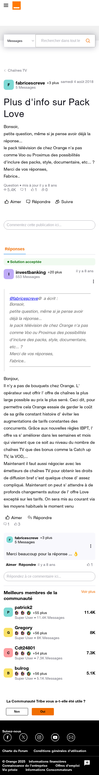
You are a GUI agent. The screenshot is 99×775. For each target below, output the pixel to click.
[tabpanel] (49, 420)
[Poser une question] (87, 763)
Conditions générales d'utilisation (60, 751)
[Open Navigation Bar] (7, 5)
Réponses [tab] (15, 249)
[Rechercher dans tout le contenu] (88, 40)
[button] (11, 565)
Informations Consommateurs (49, 770)
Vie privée (9, 770)
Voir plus (88, 592)
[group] (10, 189)
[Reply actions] (91, 546)
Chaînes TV (17, 70)
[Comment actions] (93, 281)
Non (17, 711)
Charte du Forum (15, 751)
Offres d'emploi (67, 765)
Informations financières (47, 761)
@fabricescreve (23, 298)
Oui (42, 711)
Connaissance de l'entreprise (24, 765)
